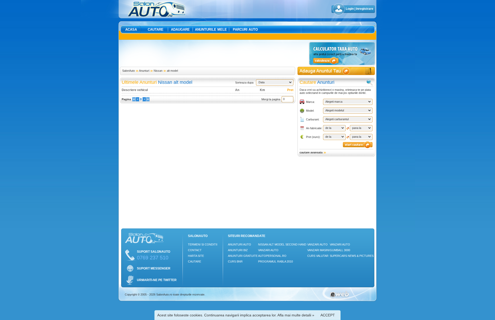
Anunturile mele (211, 29)
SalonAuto (128, 70)
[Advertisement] (213, 53)
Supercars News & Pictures (352, 255)
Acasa (131, 29)
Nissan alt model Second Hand (282, 244)
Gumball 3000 (340, 250)
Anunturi (144, 70)
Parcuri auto (245, 29)
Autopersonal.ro (272, 255)
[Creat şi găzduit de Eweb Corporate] (339, 297)
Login (350, 9)
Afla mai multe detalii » (295, 315)
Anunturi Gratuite (243, 255)
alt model (172, 70)
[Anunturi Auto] (157, 15)
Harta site (196, 255)
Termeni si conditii (202, 244)
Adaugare (180, 29)
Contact (195, 250)
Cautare (155, 29)
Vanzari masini (318, 250)
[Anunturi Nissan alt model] (134, 100)
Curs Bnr (235, 261)
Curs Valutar (317, 255)
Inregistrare (364, 9)
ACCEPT (327, 315)
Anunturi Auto (239, 244)
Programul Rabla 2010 (275, 261)
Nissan (158, 70)
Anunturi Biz (238, 250)
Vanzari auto (268, 250)
